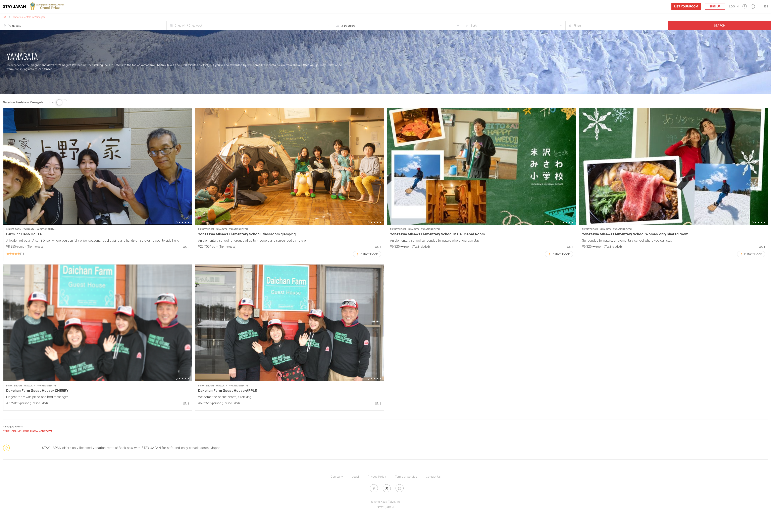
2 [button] (179, 222)
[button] (744, 6)
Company (336, 476)
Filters (577, 25)
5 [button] (188, 222)
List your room (686, 6)
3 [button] (182, 222)
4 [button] (185, 222)
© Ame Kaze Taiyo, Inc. (386, 501)
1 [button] (176, 222)
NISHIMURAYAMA (27, 431)
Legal (355, 476)
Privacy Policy (377, 476)
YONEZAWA (45, 431)
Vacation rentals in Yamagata (29, 16)
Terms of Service (406, 476)
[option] (97, 166)
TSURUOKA (9, 431)
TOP (4, 16)
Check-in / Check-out (188, 25)
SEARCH (719, 25)
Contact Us (433, 476)
